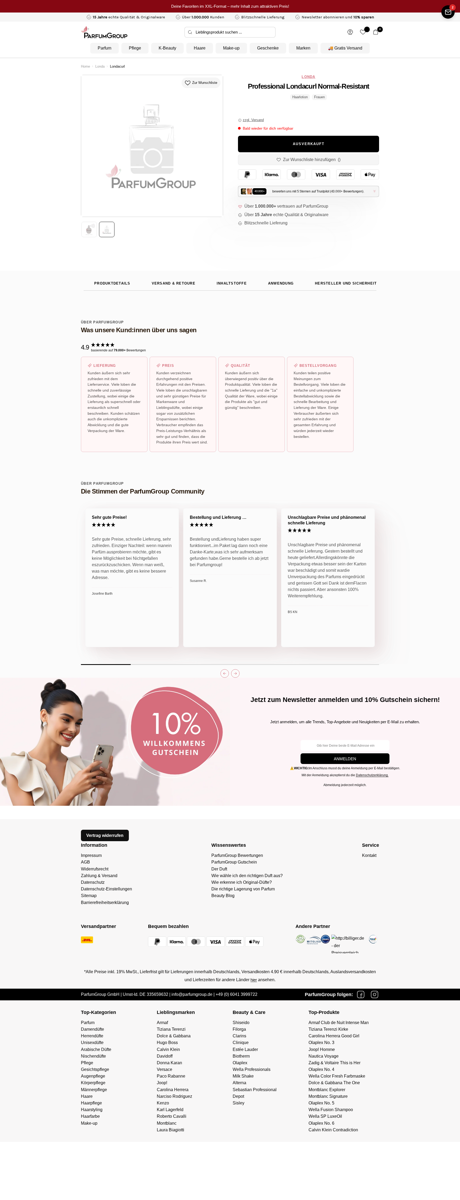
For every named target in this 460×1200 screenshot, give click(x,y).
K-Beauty (167, 48)
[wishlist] (363, 32)
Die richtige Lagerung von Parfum (243, 889)
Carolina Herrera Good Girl (334, 1036)
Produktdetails (112, 283)
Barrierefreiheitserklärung (105, 902)
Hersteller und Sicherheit (346, 283)
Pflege (135, 48)
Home (85, 66)
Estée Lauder (245, 1049)
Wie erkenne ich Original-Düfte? (241, 882)
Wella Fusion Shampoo (331, 1109)
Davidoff (164, 1056)
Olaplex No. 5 (321, 1103)
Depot (238, 1096)
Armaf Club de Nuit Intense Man (339, 1022)
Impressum (91, 855)
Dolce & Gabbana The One (334, 1082)
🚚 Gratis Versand (345, 48)
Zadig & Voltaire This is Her (334, 1063)
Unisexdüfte (92, 1042)
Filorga (239, 1029)
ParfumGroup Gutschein (234, 862)
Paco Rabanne (171, 1076)
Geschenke (268, 48)
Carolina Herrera (172, 1089)
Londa (100, 66)
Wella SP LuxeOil (325, 1116)
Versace (164, 1069)
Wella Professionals (251, 1069)
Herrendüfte (92, 1036)
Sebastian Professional (255, 1089)
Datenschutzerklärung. (372, 775)
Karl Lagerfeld (170, 1109)
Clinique (241, 1042)
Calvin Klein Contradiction (333, 1130)
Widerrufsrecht (94, 869)
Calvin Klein (168, 1049)
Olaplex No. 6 (321, 1123)
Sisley (238, 1103)
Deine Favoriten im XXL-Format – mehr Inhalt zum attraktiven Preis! (230, 6)
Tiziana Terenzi (171, 1029)
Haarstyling (91, 1109)
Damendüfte (92, 1029)
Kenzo (163, 1103)
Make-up (231, 48)
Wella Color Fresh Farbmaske (337, 1076)
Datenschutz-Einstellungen (106, 889)
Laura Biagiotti (170, 1130)
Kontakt (369, 855)
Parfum (104, 48)
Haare (200, 48)
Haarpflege (91, 1103)
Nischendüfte (93, 1056)
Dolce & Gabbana (174, 1036)
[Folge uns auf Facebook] (360, 994)
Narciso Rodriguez (174, 1096)
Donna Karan (169, 1063)
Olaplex (240, 1063)
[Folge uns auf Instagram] (374, 994)
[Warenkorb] (375, 32)
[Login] (350, 32)
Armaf (162, 1022)
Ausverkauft (309, 144)
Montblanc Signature (328, 1096)
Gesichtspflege (95, 1069)
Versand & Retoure (173, 283)
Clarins (239, 1036)
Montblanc (166, 1123)
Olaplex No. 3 (321, 1042)
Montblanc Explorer (327, 1089)
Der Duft (219, 869)
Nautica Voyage (324, 1056)
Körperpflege (93, 1082)
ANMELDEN (345, 759)
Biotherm (241, 1056)
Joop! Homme (322, 1049)
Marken (303, 48)
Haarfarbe (90, 1116)
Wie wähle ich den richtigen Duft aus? (247, 875)
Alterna (239, 1082)
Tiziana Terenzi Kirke (328, 1029)
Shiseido (241, 1022)
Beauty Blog (223, 895)
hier (253, 979)
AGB (85, 862)
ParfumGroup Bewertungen (237, 855)
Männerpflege (94, 1089)
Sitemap (89, 895)
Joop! (162, 1082)
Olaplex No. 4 (321, 1069)
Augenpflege (93, 1076)
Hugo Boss (167, 1042)
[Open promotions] (448, 12)
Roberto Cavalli (171, 1116)
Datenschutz (93, 882)
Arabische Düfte (96, 1049)
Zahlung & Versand (99, 875)
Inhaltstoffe (232, 283)
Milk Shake (243, 1076)
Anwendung (281, 283)
